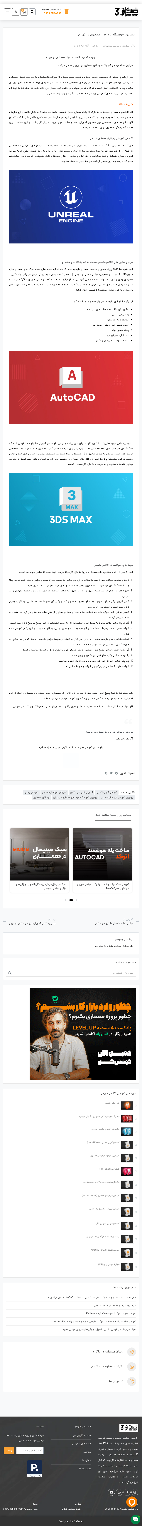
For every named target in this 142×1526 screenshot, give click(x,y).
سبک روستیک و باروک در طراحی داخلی (115, 1305)
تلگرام (78, 1504)
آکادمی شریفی (20, 706)
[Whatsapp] (119, 1492)
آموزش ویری (31, 792)
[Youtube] (111, 1492)
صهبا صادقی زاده (109, 45)
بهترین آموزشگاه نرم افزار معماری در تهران (75, 797)
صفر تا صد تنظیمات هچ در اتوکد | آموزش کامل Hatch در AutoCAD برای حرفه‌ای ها (91, 1298)
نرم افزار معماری (41, 797)
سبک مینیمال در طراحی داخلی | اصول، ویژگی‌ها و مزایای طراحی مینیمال (98, 1329)
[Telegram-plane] (127, 1492)
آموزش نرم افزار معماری (54, 792)
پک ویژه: (124, 656)
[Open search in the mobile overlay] (34, 11)
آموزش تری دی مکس (81, 792)
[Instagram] (71, 760)
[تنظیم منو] (7, 11)
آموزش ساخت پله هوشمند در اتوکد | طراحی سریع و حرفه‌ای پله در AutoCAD (95, 1321)
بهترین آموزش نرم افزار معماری (117, 797)
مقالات (95, 45)
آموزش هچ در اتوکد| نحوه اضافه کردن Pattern (111, 1313)
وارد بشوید (102, 946)
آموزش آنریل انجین (107, 792)
